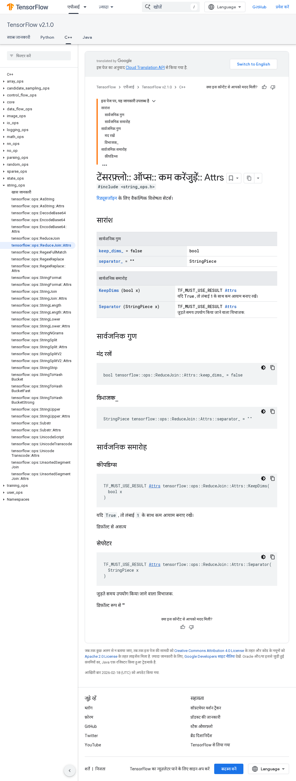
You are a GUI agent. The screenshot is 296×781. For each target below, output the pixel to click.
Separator (110, 306)
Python (47, 37)
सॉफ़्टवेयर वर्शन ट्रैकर (205, 708)
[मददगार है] (264, 87)
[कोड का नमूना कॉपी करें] (272, 367)
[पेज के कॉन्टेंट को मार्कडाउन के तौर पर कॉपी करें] (249, 178)
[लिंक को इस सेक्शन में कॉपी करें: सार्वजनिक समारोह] (152, 447)
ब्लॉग (88, 708)
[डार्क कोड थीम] (263, 367)
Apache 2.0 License (101, 656)
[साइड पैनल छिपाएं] (69, 770)
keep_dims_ (111, 251)
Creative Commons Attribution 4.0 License (209, 650)
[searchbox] (39, 55)
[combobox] (171, 7)
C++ (68, 37)
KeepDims (109, 290)
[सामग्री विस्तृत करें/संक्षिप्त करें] (153, 101)
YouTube (93, 745)
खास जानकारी (18, 37)
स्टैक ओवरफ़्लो (201, 726)
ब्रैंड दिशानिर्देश (201, 735)
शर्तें (87, 769)
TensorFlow (106, 87)
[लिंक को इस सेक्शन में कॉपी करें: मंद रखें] (119, 354)
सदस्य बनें (228, 768)
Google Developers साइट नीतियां (209, 656)
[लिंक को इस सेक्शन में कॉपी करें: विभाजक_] (125, 398)
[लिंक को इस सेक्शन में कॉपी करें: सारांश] (120, 220)
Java (87, 37)
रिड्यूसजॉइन (107, 198)
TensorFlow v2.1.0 (30, 25)
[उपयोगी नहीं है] (273, 87)
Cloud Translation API (145, 67)
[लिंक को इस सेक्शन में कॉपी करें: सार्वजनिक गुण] (142, 336)
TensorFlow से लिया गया (210, 745)
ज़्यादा (103, 7)
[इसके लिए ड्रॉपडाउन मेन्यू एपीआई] (87, 7)
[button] (37, 81)
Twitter (91, 735)
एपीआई (73, 7)
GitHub (259, 7)
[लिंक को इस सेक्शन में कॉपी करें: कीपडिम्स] (124, 465)
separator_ (111, 261)
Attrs (230, 290)
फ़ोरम (89, 717)
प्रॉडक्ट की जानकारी (205, 717)
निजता (100, 769)
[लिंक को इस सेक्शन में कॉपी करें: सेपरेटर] (119, 543)
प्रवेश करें (282, 7)
